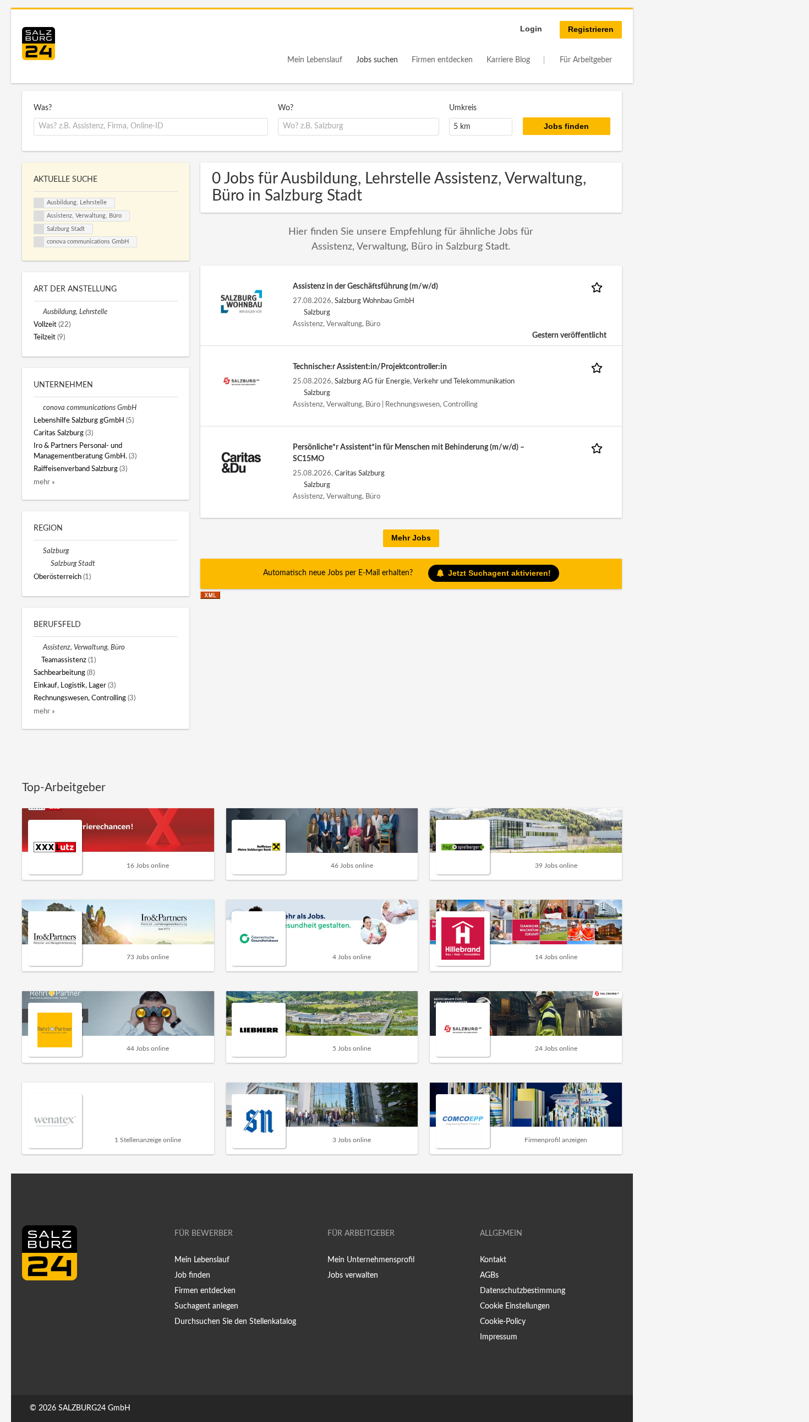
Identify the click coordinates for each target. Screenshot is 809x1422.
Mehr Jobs (411, 537)
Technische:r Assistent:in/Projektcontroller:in (370, 367)
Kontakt (493, 1260)
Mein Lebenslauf (314, 60)
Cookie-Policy (503, 1322)
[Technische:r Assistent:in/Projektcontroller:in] (241, 382)
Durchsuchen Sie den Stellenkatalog (235, 1322)
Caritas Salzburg (360, 473)
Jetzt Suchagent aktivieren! (499, 573)
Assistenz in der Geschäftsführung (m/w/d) (365, 286)
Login (531, 28)
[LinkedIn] (51, 1303)
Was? (43, 108)
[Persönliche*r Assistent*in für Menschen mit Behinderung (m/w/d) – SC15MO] (241, 462)
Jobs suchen (377, 60)
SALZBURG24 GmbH (94, 1408)
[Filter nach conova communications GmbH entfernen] (38, 407)
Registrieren (591, 29)
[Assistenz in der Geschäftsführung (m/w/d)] (241, 301)
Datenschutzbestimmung (522, 1291)
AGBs (489, 1275)
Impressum (498, 1337)
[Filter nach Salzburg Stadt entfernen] (46, 563)
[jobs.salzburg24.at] (38, 43)
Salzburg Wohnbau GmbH (374, 301)
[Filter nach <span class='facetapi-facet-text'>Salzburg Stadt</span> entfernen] (39, 229)
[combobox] (151, 127)
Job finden (192, 1275)
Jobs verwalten (352, 1275)
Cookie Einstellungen (515, 1306)
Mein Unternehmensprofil (370, 1260)
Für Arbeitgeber (586, 60)
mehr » (44, 482)
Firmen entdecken (442, 60)
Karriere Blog (508, 60)
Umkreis (463, 108)
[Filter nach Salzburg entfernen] (38, 551)
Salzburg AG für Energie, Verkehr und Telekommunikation (425, 381)
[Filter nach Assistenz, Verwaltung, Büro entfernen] (38, 647)
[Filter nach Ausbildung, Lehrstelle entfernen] (38, 312)
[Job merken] (598, 287)
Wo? (285, 108)
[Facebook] (34, 1303)
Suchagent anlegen (206, 1306)
